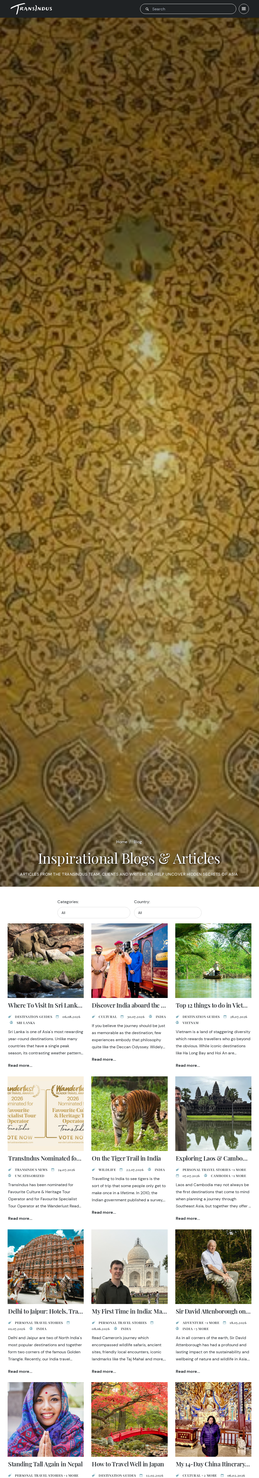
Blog (138, 841)
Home (121, 841)
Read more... (20, 1065)
